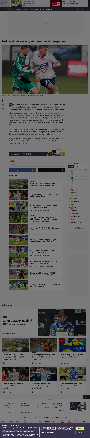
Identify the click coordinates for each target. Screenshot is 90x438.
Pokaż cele (80, 432)
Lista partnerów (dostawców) (47, 432)
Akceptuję (80, 428)
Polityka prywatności (28, 435)
